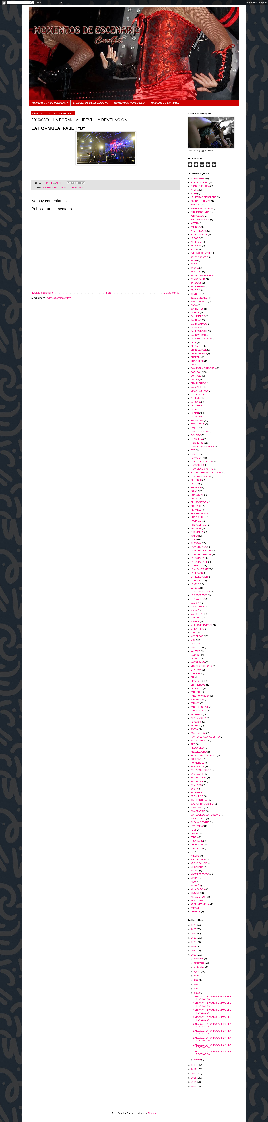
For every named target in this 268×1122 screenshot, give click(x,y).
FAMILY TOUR (198, 424)
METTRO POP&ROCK (202, 625)
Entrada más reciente (42, 293)
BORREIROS (197, 309)
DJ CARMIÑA (197, 394)
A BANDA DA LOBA (200, 186)
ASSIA (194, 249)
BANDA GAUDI (198, 279)
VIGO (193, 882)
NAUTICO (195, 651)
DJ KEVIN (195, 398)
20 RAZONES (197, 178)
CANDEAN (196, 320)
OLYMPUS (196, 681)
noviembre (199, 963)
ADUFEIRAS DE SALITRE (203, 197)
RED (193, 744)
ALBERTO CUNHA (200, 212)
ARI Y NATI (196, 245)
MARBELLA (196, 614)
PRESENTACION (199, 740)
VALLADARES (198, 859)
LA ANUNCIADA (199, 547)
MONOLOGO (197, 636)
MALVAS (195, 610)
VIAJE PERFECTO (200, 874)
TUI (192, 852)
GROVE (194, 498)
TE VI (193, 830)
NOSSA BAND (198, 662)
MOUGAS (195, 643)
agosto (197, 971)
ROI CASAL (196, 759)
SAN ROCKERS (199, 777)
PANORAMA (197, 699)
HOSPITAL (196, 521)
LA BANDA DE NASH (201, 554)
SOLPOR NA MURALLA (202, 803)
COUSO (195, 379)
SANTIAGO (196, 785)
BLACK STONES (199, 301)
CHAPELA (196, 357)
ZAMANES (196, 908)
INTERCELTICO (198, 525)
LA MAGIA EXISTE (200, 569)
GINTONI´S (196, 480)
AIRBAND (195, 204)
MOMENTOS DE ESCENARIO (90, 102)
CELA (193, 342)
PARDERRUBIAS (199, 707)
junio (196, 980)
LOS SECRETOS (199, 595)
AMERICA (196, 227)
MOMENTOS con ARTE (165, 102)
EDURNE (195, 409)
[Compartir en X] (76, 183)
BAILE (194, 260)
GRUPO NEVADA (199, 502)
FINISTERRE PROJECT (202, 446)
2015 (194, 1078)
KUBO (194, 539)
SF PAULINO (197, 796)
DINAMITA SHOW (199, 391)
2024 (194, 933)
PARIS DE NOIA (198, 710)
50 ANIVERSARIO (199, 182)
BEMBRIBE (196, 294)
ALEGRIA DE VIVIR (200, 219)
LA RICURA (196, 580)
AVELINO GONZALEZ (201, 253)
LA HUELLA (196, 565)
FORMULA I (196, 458)
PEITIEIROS (197, 714)
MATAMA (195, 621)
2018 (194, 1065)
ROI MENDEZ (197, 763)
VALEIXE (195, 856)
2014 (194, 1082)
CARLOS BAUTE (199, 331)
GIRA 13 (195, 483)
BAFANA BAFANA (199, 257)
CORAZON (196, 372)
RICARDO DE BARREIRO (203, 755)
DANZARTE (196, 387)
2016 (194, 1073)
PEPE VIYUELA (198, 718)
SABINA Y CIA (198, 766)
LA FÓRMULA (197, 558)
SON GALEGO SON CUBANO (205, 815)
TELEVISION (197, 844)
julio (196, 975)
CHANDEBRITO (199, 353)
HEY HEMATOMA (199, 513)
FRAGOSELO (197, 465)
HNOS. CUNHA (198, 517)
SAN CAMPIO (197, 774)
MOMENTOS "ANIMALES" (129, 102)
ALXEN (194, 223)
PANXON (195, 703)
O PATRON (196, 670)
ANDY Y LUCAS (199, 231)
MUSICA (79, 187)
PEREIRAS (196, 722)
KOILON (195, 536)
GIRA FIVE (196, 487)
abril (196, 988)
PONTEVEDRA (198, 733)
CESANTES (196, 346)
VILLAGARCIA (198, 889)
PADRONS (196, 692)
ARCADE (195, 238)
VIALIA (194, 878)
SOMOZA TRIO (198, 811)
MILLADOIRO (197, 629)
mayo (197, 984)
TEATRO (195, 833)
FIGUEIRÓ (196, 435)
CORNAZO (196, 376)
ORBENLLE (196, 688)
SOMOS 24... (197, 807)
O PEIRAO (196, 673)
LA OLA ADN (197, 573)
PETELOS (196, 725)
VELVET (195, 870)
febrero (197, 1059)
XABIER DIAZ (197, 900)
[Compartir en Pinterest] (83, 183)
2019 (194, 955)
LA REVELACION (66, 187)
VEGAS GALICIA (199, 863)
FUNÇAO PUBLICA (200, 476)
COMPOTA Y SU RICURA (203, 368)
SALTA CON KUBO (200, 770)
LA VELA (195, 584)
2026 (194, 925)
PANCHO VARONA (200, 696)
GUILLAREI (196, 506)
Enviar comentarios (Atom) (58, 298)
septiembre (199, 967)
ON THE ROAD (198, 685)
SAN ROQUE (197, 781)
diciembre (199, 958)
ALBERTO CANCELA (201, 208)
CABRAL (195, 312)
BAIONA (195, 268)
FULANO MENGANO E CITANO (206, 472)
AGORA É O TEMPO (201, 201)
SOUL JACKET (198, 818)
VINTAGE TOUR (199, 897)
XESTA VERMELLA (200, 904)
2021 (194, 946)
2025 (194, 929)
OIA (192, 677)
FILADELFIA (197, 439)
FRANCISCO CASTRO (202, 469)
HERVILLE (196, 510)
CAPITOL (195, 327)
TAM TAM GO (197, 826)
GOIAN (194, 491)
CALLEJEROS (198, 316)
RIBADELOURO (199, 751)
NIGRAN (195, 658)
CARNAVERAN (198, 335)
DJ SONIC (196, 402)
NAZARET (196, 655)
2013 (194, 1086)
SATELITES (196, 792)
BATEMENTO (197, 286)
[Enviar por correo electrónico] (69, 183)
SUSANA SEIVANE (200, 822)
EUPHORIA (196, 416)
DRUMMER (196, 405)
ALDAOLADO (197, 216)
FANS (193, 428)
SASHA (194, 789)
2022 (194, 942)
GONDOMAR (197, 495)
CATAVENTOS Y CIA (201, 338)
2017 (194, 1069)
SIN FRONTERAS (199, 800)
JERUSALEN (197, 532)
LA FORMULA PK (50, 187)
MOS (193, 640)
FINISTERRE (197, 443)
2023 (194, 938)
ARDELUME (197, 242)
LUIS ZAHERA (198, 599)
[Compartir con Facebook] (79, 183)
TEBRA (194, 837)
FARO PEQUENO (199, 431)
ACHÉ (194, 193)
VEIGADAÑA (197, 867)
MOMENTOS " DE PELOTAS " (50, 102)
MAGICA (195, 603)
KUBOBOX (196, 543)
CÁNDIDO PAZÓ (199, 324)
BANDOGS (196, 283)
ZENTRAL (196, 911)
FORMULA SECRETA (201, 461)
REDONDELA (197, 748)
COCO (194, 364)
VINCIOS (195, 893)
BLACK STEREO (199, 298)
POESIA (195, 729)
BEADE (194, 290)
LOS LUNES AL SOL (201, 591)
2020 (194, 950)
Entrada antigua (171, 293)
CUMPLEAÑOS (198, 383)
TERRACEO (197, 848)
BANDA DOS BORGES (202, 275)
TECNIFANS (197, 841)
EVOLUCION (197, 420)
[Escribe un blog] (72, 183)
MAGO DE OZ (197, 606)
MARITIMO (196, 617)
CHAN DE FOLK (199, 350)
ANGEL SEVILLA (199, 234)
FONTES (195, 454)
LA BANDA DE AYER (201, 550)
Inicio (108, 293)
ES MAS (195, 413)
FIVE (193, 450)
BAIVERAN (196, 271)
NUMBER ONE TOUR (201, 666)
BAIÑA (194, 264)
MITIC (193, 632)
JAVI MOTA (196, 528)
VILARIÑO (196, 885)
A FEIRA (195, 190)
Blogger (152, 1113)
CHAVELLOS (197, 361)
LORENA (195, 588)
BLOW (194, 305)
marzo (197, 993)
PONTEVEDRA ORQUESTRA (205, 737)
